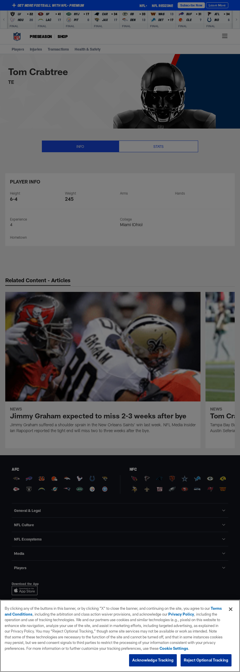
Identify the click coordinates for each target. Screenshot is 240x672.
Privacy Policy (181, 614)
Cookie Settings (174, 648)
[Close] (230, 609)
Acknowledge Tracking (153, 660)
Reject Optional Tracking (206, 660)
